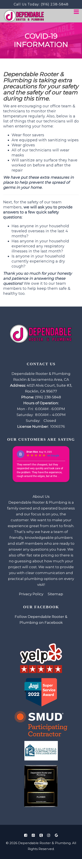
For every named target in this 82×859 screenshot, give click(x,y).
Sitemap (55, 594)
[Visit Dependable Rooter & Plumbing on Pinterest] (33, 835)
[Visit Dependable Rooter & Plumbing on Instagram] (48, 835)
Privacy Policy (31, 594)
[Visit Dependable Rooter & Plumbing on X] (41, 835)
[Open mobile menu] (76, 12)
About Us (41, 496)
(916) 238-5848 (55, 4)
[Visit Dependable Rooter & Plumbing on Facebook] (25, 835)
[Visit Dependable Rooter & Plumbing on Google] (56, 835)
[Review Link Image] (41, 658)
